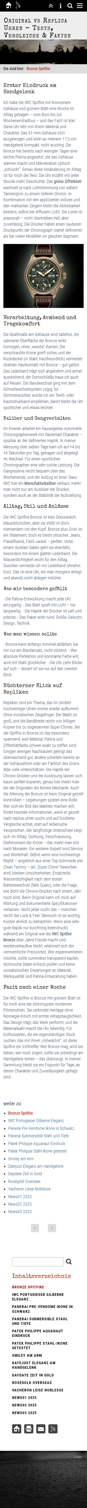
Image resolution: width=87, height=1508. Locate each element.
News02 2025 (20, 1204)
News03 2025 (20, 1211)
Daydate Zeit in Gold (25, 1173)
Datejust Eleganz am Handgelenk (36, 1166)
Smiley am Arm (21, 1158)
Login (78, 1456)
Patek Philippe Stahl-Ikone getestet (37, 1151)
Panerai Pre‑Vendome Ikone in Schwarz (41, 1128)
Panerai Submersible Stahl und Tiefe (38, 1135)
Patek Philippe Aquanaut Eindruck (36, 1143)
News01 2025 (20, 1196)
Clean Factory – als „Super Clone (30, 866)
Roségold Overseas (24, 1181)
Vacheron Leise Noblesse (29, 1188)
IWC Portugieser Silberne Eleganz (36, 1120)
